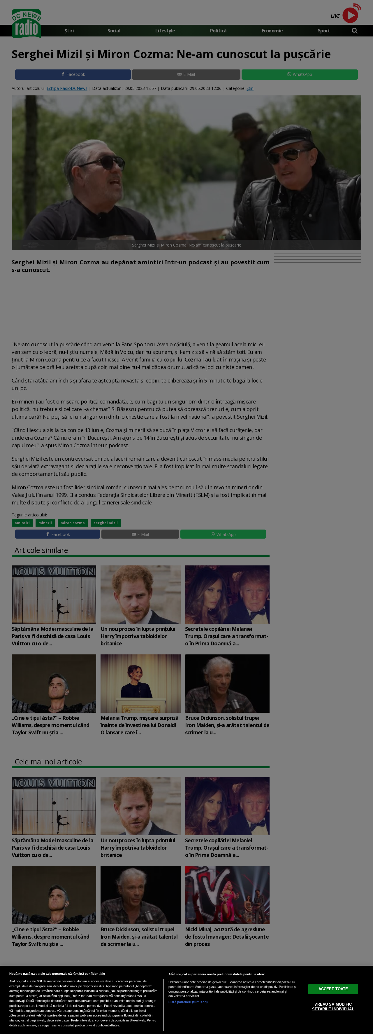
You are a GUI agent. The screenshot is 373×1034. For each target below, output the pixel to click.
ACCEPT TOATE (333, 989)
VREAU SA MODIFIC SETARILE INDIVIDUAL (333, 1006)
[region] (186, 1000)
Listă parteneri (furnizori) (188, 1002)
